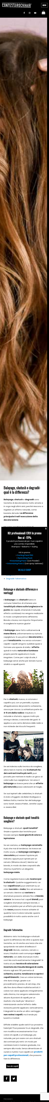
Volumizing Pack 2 (15, 563)
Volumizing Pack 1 (18, 560)
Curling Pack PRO (25, 555)
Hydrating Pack (25, 558)
